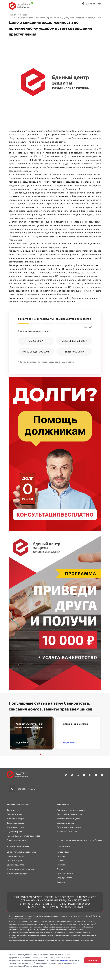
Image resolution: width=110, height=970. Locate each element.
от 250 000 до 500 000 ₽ (74, 340)
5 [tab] (52, 754)
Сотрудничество (64, 877)
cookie (64, 960)
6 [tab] (55, 754)
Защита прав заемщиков (68, 818)
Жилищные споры (15, 818)
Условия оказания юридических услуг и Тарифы (79, 840)
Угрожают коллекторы (67, 831)
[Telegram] (72, 775)
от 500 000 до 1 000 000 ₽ (35, 351)
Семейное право (14, 814)
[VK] (78, 775)
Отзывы (60, 860)
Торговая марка (14, 860)
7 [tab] (58, 754)
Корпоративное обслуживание (21, 869)
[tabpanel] (32, 733)
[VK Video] (84, 775)
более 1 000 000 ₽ (74, 351)
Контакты (61, 864)
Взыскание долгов (65, 823)
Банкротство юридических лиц (21, 852)
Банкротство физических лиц (71, 810)
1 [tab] (40, 754)
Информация (63, 852)
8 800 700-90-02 (25, 789)
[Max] (66, 775)
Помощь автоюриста (16, 840)
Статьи (60, 869)
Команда (61, 856)
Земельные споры (15, 823)
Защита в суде (13, 810)
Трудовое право (14, 831)
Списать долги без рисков (69, 827)
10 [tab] (66, 754)
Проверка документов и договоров (23, 836)
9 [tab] (64, 754)
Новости (24, 14)
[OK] (89, 775)
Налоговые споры (15, 856)
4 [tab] (49, 754)
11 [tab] (69, 754)
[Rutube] (101, 775)
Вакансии (61, 882)
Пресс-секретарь (65, 873)
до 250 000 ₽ (36, 340)
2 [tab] (43, 754)
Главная (12, 14)
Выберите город (93, 3)
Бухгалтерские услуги (17, 873)
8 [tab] (61, 754)
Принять (92, 960)
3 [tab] (46, 754)
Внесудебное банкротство (69, 814)
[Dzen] (95, 775)
